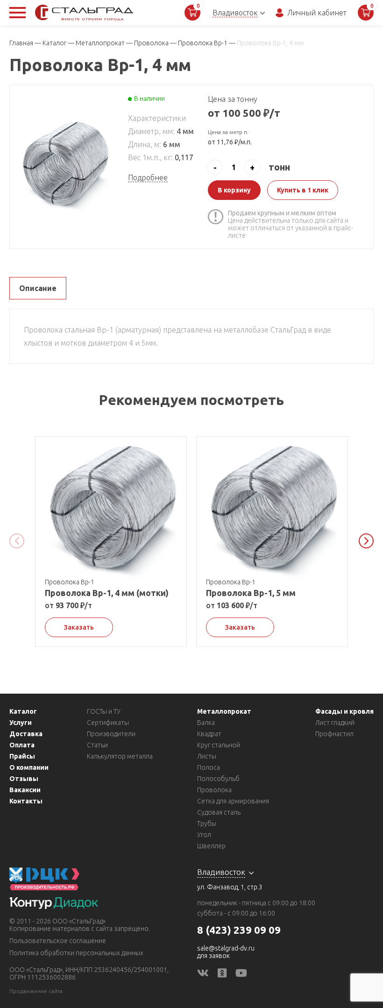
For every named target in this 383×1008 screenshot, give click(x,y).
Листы (206, 756)
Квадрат (209, 734)
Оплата (22, 745)
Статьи (97, 745)
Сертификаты (108, 722)
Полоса (208, 767)
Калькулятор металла (120, 756)
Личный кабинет (317, 12)
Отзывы (23, 778)
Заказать (79, 627)
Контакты (26, 801)
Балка (206, 722)
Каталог (23, 711)
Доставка (26, 734)
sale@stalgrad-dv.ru (226, 948)
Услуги (20, 722)
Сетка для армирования (233, 801)
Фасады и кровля (344, 711)
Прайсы (22, 756)
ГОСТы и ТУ (104, 711)
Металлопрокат (224, 711)
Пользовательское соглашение (57, 940)
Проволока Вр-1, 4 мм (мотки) (107, 592)
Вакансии (25, 790)
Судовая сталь (219, 812)
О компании (29, 767)
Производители (111, 734)
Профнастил (334, 734)
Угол (204, 834)
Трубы (206, 823)
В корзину (234, 190)
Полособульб (218, 778)
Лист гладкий (335, 722)
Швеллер (211, 846)
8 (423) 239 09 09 (239, 930)
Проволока (214, 790)
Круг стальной (218, 745)
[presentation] (16, 540)
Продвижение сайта (36, 991)
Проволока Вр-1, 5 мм (251, 592)
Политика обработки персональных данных (76, 953)
